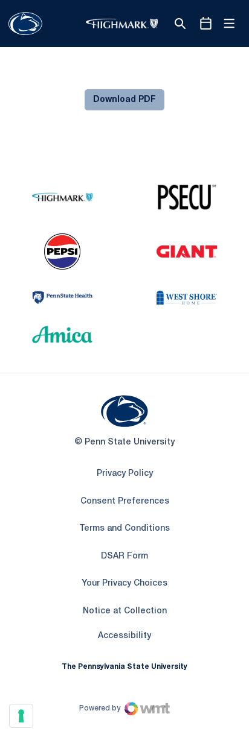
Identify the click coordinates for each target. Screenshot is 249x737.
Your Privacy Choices (124, 583)
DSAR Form (124, 556)
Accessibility (124, 635)
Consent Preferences (124, 501)
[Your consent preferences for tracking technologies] (21, 715)
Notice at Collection (125, 611)
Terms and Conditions (124, 529)
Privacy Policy (125, 474)
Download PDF (124, 100)
